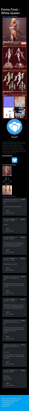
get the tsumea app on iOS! (10, 400)
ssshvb (12, 370)
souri (12, 237)
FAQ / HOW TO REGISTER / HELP (11, 399)
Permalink (22, 199)
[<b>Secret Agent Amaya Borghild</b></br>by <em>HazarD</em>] (7, 180)
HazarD (12, 219)
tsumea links (5, 406)
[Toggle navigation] (3, 2)
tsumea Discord (6, 404)
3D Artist (14, 16)
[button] (14, 31)
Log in (4, 196)
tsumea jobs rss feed (8, 402)
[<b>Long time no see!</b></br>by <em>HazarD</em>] (7, 190)
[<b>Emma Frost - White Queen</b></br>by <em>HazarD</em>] (7, 170)
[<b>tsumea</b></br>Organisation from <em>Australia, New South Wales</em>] (14, 160)
